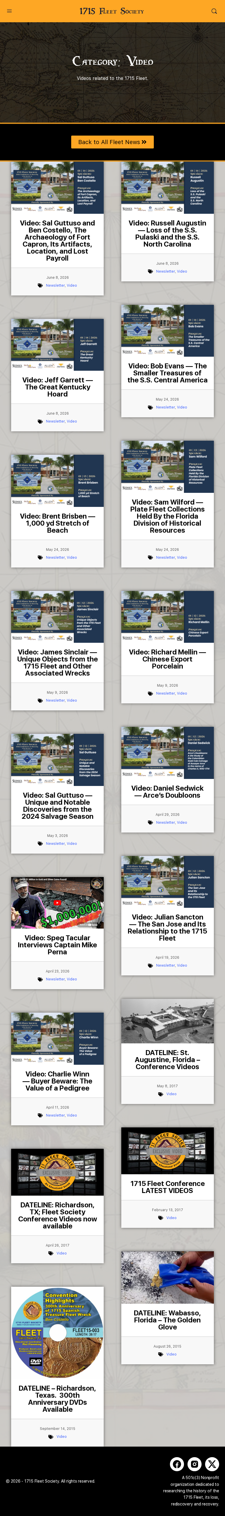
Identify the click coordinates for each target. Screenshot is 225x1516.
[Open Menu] (9, 10)
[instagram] (195, 1464)
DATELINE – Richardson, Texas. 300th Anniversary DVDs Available (57, 1399)
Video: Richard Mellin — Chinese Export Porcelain (167, 659)
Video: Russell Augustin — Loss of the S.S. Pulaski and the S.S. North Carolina (167, 233)
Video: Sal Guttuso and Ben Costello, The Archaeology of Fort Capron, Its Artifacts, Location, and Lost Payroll (57, 240)
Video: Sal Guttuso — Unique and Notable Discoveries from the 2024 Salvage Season (57, 806)
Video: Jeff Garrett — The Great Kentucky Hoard (57, 387)
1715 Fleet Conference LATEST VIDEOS (167, 1187)
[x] (212, 1464)
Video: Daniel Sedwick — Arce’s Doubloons (167, 791)
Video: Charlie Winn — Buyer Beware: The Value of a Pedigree (57, 1081)
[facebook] (177, 1464)
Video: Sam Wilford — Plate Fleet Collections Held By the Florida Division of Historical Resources (167, 516)
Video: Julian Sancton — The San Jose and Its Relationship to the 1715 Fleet (167, 927)
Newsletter (55, 285)
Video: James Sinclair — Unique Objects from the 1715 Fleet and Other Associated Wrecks (57, 662)
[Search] (214, 11)
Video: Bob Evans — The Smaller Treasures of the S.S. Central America (167, 373)
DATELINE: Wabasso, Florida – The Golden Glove (167, 1320)
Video (72, 285)
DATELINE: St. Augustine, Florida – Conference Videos (167, 1059)
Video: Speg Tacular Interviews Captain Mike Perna (57, 945)
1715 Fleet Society (112, 11)
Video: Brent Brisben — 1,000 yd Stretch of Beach (57, 523)
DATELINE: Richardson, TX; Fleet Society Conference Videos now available (57, 1215)
